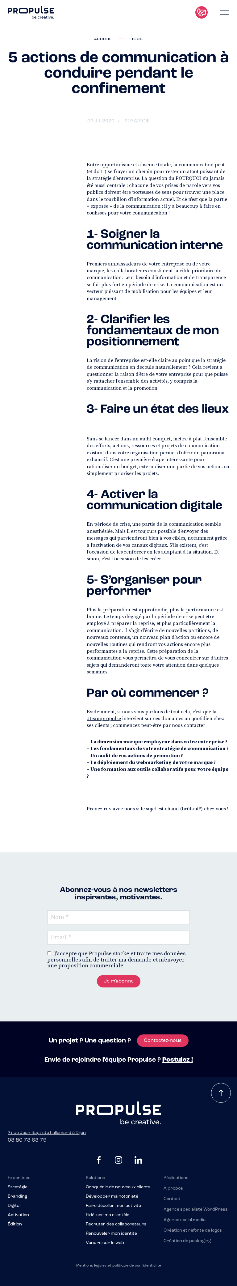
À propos (173, 1188)
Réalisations (176, 1178)
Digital (14, 1206)
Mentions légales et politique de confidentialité (118, 1265)
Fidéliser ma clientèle (107, 1215)
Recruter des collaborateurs (116, 1224)
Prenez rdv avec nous (111, 809)
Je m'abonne (119, 981)
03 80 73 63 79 (27, 1140)
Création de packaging (187, 1241)
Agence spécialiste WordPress (196, 1209)
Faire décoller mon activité (113, 1206)
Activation (18, 1215)
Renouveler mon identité (111, 1234)
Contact (172, 1199)
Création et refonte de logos (193, 1231)
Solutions (95, 1178)
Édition (15, 1224)
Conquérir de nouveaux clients (118, 1187)
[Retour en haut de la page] (221, 1093)
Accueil (102, 39)
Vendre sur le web (105, 1243)
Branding (17, 1197)
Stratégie (17, 1187)
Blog (137, 39)
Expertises (19, 1178)
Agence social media (185, 1220)
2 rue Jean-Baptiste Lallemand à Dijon (47, 1133)
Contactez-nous (163, 1040)
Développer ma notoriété (112, 1197)
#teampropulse (104, 718)
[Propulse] (31, 12)
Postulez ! (177, 1060)
